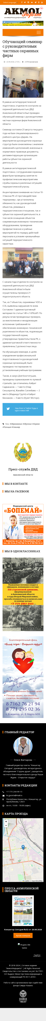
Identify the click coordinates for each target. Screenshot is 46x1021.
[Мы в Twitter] (24, 2)
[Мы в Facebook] (22, 2)
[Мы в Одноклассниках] (38, 2)
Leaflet (26, 881)
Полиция (7, 427)
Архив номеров (23, 935)
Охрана (36, 424)
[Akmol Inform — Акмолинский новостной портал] (23, 13)
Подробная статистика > (37, 955)
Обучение (28, 424)
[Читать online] (23, 910)
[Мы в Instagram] (28, 2)
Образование (16, 424)
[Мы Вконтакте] (31, 2)
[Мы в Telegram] (35, 2)
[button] (23, 847)
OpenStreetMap (37, 881)
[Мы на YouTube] (42, 2)
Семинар (16, 427)
